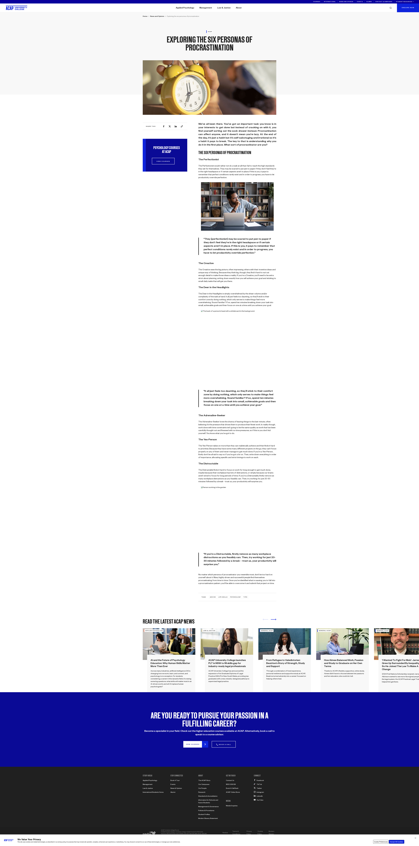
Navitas (225, 833)
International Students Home (153, 792)
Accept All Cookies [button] (396, 842)
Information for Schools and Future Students (208, 801)
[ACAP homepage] (16, 8)
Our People (202, 788)
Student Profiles (204, 815)
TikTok (259, 785)
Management (205, 8)
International (330, 2)
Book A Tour (175, 781)
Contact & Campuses (383, 2)
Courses (316, 2)
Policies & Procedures (206, 811)
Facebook (260, 781)
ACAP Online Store (233, 792)
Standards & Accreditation (207, 796)
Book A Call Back (232, 788)
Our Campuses (203, 785)
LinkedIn (260, 796)
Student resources (404, 2)
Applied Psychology (185, 8)
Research (201, 792)
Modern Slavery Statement (208, 819)
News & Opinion (176, 788)
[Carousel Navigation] (269, 620)
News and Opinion (346, 2)
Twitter (259, 788)
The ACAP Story (204, 781)
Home (145, 16)
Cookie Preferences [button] (381, 842)
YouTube (260, 800)
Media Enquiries (232, 806)
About (239, 8)
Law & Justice (224, 8)
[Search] (391, 8)
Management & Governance (208, 807)
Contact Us (230, 781)
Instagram (260, 792)
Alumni (369, 2)
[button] (415, 838)
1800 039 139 (231, 785)
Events (360, 2)
